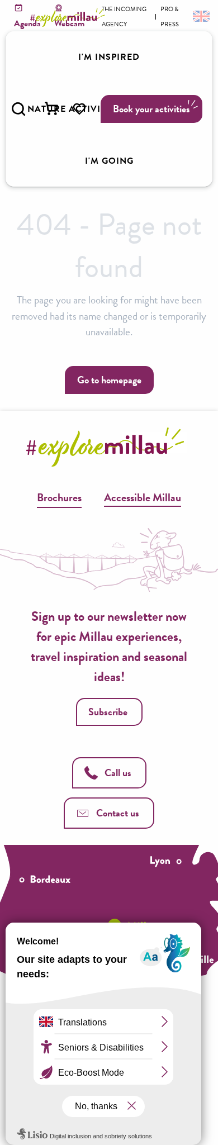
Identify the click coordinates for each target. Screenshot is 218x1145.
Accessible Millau (142, 497)
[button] (18, 109)
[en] (200, 15)
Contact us (117, 812)
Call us (118, 772)
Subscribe (107, 711)
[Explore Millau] (69, 17)
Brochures (59, 497)
